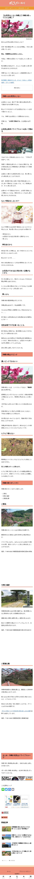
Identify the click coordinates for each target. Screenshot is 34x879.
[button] (30, 473)
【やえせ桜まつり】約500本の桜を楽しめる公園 (15, 711)
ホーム (9, 871)
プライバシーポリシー (25, 871)
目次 (15, 88)
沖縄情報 (5, 817)
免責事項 (17, 874)
